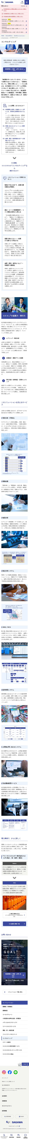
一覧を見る (23, 6)
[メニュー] (26, 2)
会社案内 (4, 1096)
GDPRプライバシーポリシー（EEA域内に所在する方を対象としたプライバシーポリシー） (14, 1089)
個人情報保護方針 (6, 1085)
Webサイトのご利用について (8, 1081)
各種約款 (4, 1101)
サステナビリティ (7, 1106)
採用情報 (4, 1110)
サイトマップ (5, 1078)
